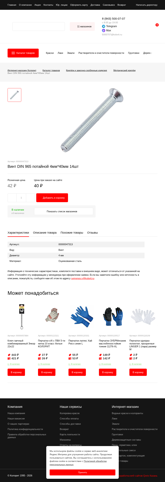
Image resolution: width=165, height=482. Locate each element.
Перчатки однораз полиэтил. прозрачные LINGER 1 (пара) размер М (142, 345)
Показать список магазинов (62, 211)
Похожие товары (72, 232)
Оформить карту (79, 5)
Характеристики (18, 232)
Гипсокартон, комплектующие (128, 455)
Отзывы (92, 232)
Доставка (95, 5)
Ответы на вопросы (71, 445)
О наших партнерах (18, 423)
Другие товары (120, 461)
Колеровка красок (70, 413)
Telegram (111, 26)
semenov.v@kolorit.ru (82, 278)
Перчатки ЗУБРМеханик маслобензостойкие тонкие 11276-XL (112, 343)
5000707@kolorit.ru (112, 34)
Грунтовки (133, 53)
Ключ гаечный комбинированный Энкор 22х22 (21, 343)
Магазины (65, 439)
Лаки (60, 53)
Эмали (70, 53)
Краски (50, 53)
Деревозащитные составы (126, 439)
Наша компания (16, 413)
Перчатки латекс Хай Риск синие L (80, 342)
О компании (25, 5)
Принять (82, 472)
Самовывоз (109, 5)
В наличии (15, 364)
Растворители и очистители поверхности (101, 53)
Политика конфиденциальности (25, 429)
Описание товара (45, 232)
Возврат (121, 5)
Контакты (48, 5)
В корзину (16, 372)
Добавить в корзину (54, 197)
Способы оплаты (69, 418)
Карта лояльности (70, 434)
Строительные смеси (124, 450)
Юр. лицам (62, 5)
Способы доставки (70, 423)
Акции (37, 5)
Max (108, 30)
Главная (12, 5)
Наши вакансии (16, 418)
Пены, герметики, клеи (124, 445)
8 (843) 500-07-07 (113, 18)
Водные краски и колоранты (127, 413)
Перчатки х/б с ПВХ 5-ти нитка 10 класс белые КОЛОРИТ (51, 343)
